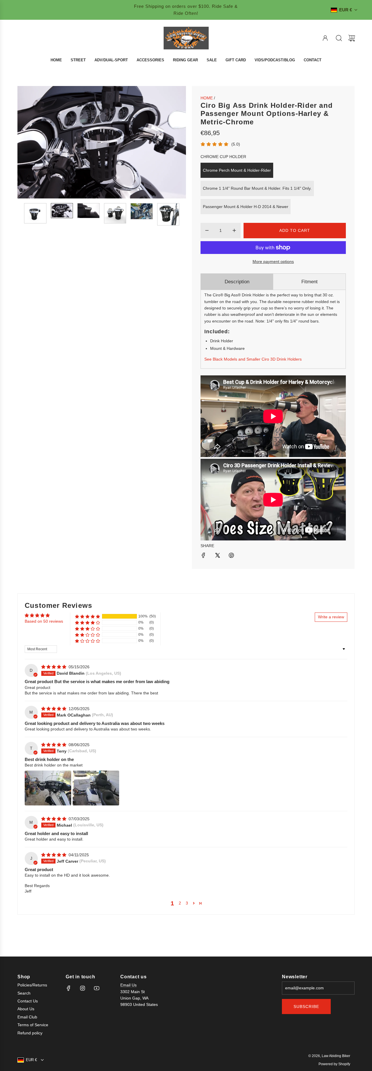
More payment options (273, 261)
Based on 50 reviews (44, 621)
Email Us (128, 985)
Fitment (309, 281)
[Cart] (351, 38)
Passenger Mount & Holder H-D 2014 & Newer (245, 206)
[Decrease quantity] (207, 230)
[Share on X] (217, 556)
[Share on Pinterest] (231, 556)
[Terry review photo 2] (96, 788)
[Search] (338, 38)
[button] (31, 142)
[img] (54, 667)
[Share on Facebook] (203, 556)
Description (237, 281)
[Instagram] (82, 988)
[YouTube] (96, 988)
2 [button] (180, 903)
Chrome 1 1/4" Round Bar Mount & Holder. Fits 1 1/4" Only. (257, 188)
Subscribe (306, 1006)
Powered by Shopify (334, 1064)
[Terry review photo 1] (48, 788)
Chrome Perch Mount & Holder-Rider (237, 170)
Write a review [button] (331, 617)
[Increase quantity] (234, 230)
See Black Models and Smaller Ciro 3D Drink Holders (253, 359)
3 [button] (187, 903)
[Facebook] (68, 988)
